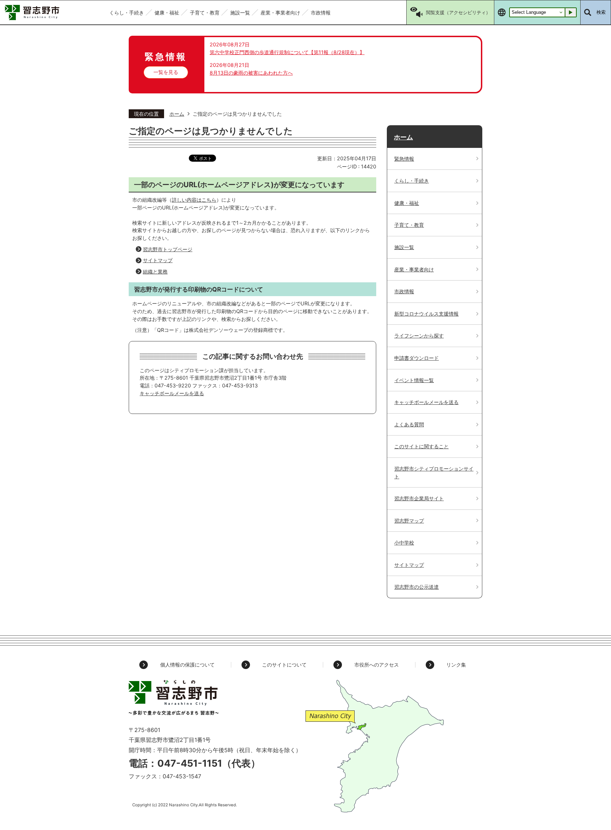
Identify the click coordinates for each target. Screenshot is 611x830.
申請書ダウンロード (416, 358)
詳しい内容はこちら (194, 200)
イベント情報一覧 (414, 380)
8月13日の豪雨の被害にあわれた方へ (251, 73)
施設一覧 (404, 247)
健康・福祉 (406, 203)
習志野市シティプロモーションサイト (433, 472)
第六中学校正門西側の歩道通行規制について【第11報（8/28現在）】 (287, 52)
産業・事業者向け (414, 269)
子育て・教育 (409, 225)
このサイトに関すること (421, 446)
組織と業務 (155, 272)
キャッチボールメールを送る (172, 393)
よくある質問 (409, 424)
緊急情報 (404, 159)
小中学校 (404, 543)
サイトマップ (158, 260)
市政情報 (404, 291)
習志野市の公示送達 (416, 587)
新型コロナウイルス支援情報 (426, 314)
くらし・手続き (411, 181)
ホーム (176, 114)
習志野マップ (409, 521)
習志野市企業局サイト (419, 498)
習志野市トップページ (167, 249)
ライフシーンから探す (419, 336)
